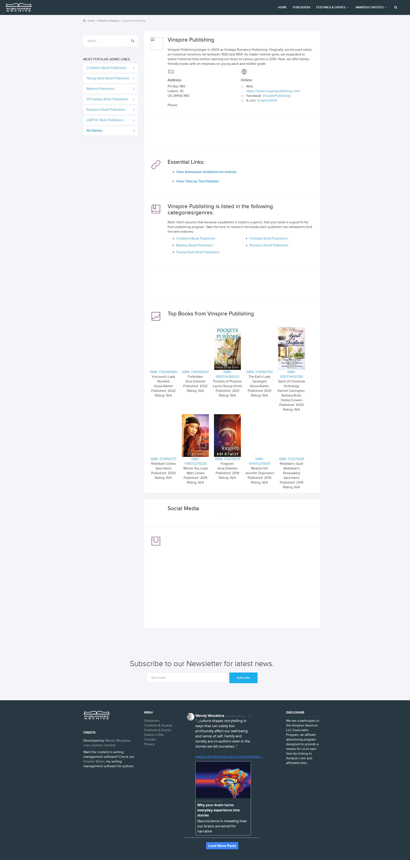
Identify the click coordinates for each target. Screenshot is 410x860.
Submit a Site (154, 735)
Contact (150, 740)
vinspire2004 (267, 101)
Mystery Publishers (100, 89)
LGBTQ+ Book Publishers (104, 120)
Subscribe (243, 678)
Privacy (149, 744)
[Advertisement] (232, 134)
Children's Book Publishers (106, 68)
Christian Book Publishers (268, 239)
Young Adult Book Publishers (108, 78)
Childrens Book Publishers (195, 239)
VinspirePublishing (277, 96)
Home (282, 7)
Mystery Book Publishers (194, 245)
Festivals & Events (330, 7)
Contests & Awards (158, 725)
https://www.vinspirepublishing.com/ (273, 91)
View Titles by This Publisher (197, 181)
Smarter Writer (93, 762)
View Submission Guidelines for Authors (206, 172)
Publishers (301, 7)
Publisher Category (109, 20)
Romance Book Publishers (105, 110)
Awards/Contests (370, 7)
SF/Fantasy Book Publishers (107, 99)
